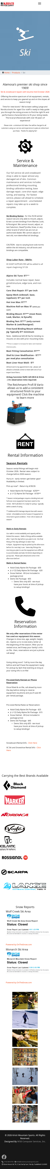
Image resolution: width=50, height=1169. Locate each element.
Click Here (32, 743)
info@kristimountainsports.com (27, 1162)
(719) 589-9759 (8, 1162)
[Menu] (39, 3)
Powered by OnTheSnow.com (19, 944)
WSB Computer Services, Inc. (31, 1141)
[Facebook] (4, 1157)
